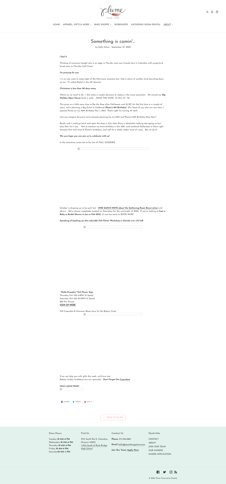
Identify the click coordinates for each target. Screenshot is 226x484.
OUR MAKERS (156, 450)
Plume (158, 478)
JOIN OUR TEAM (157, 447)
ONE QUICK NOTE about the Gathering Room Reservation (128, 208)
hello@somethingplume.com (131, 445)
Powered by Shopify (169, 478)
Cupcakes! (125, 380)
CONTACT (154, 439)
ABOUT (152, 443)
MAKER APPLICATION (160, 454)
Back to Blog (114, 417)
